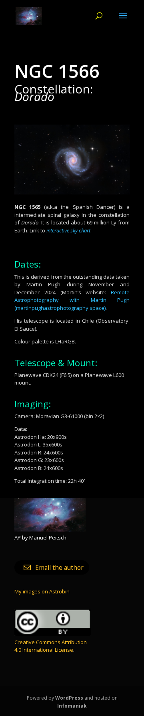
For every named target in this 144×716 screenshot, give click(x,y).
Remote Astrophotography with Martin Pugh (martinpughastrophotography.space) (72, 300)
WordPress (69, 697)
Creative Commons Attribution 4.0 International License (50, 646)
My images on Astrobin (42, 591)
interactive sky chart (68, 230)
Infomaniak (72, 705)
